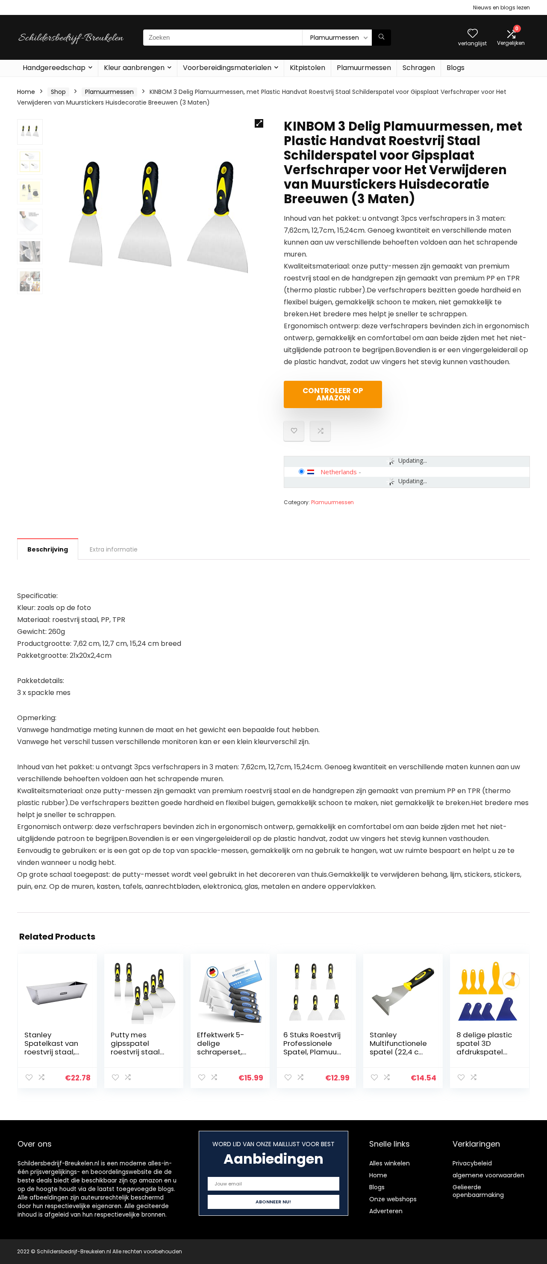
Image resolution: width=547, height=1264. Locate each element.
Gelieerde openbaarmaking (478, 1191)
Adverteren (386, 1211)
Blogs (456, 68)
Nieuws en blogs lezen (501, 7)
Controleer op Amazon (333, 394)
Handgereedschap (54, 68)
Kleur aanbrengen (134, 68)
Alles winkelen (389, 1163)
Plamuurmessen (364, 68)
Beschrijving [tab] (47, 549)
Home (26, 92)
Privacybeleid (472, 1163)
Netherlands (339, 471)
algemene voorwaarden (488, 1175)
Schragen (419, 68)
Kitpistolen (307, 68)
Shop (58, 92)
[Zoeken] (381, 37)
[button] (259, 123)
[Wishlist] (473, 34)
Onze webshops (393, 1199)
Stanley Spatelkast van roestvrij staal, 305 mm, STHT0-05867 (54, 1052)
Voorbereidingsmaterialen (227, 68)
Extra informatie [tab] (114, 549)
